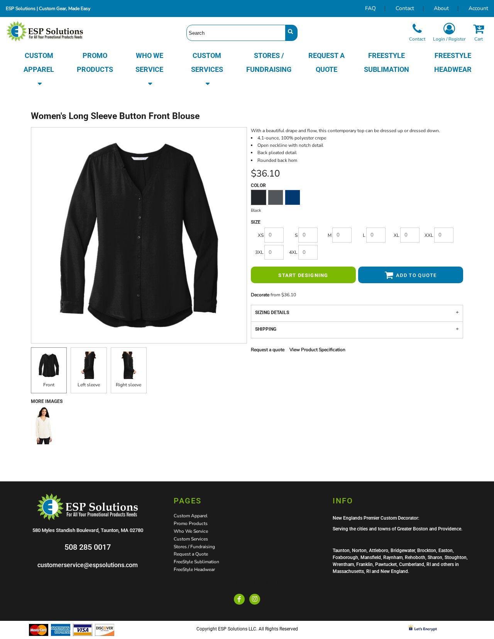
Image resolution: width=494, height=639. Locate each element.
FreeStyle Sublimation (196, 562)
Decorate (260, 295)
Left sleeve (89, 385)
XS (261, 235)
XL (396, 235)
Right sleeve (128, 385)
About (441, 8)
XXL (429, 235)
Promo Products (191, 523)
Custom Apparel (191, 516)
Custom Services (191, 539)
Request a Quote (191, 554)
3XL (259, 252)
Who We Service (191, 531)
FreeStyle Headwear (194, 569)
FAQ (370, 8)
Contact (405, 8)
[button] (39, 69)
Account (478, 8)
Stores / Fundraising (194, 547)
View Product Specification (317, 350)
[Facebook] (239, 599)
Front (48, 385)
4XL (293, 252)
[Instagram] (254, 599)
